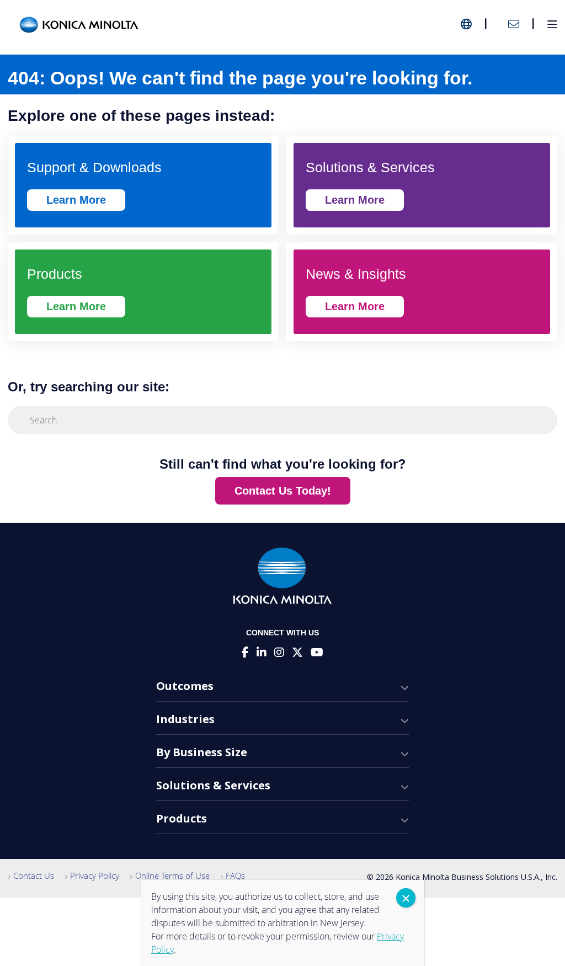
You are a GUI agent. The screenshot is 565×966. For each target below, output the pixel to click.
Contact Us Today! (282, 491)
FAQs (235, 875)
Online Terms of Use (172, 875)
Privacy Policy (94, 875)
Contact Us (33, 875)
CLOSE (405, 897)
